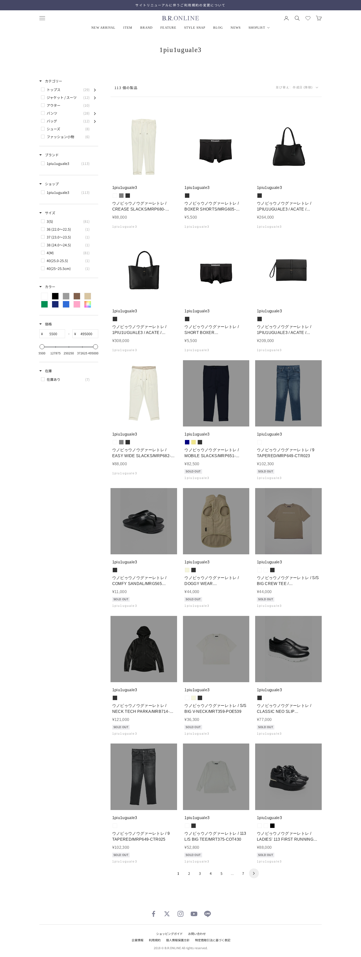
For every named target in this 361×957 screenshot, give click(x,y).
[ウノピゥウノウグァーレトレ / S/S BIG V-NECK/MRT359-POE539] (216, 649)
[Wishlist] (308, 18)
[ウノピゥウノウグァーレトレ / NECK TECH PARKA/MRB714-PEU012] (144, 649)
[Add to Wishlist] (169, 172)
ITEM (127, 27)
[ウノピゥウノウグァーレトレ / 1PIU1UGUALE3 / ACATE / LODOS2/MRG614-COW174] (288, 147)
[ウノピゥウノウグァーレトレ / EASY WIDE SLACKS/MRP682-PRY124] (144, 393)
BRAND (146, 27)
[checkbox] (68, 89)
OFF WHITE (115, 195)
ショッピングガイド (169, 933)
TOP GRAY (266, 570)
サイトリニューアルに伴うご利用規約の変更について (180, 5)
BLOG (218, 27)
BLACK (127, 195)
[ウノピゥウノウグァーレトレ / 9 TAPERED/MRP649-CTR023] (288, 393)
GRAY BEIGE (259, 570)
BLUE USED (259, 442)
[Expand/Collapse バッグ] (95, 121)
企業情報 (137, 940)
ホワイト (259, 825)
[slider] (42, 346)
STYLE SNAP (194, 27)
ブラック (272, 825)
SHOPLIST (257, 27)
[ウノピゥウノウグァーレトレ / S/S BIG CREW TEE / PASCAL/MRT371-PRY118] (288, 521)
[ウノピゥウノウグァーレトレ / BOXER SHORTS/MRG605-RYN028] (216, 147)
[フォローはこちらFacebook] (153, 913)
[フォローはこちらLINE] (207, 913)
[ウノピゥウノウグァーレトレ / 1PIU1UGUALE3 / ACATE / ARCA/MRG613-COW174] (144, 270)
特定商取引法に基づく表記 (212, 940)
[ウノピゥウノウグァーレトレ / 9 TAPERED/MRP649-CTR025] (144, 777)
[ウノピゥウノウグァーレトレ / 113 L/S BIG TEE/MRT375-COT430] (216, 777)
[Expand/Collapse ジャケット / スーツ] (95, 97)
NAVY (187, 442)
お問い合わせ (197, 933)
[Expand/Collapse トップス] (95, 89)
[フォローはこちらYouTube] (194, 913)
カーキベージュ (266, 825)
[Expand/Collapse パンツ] (95, 113)
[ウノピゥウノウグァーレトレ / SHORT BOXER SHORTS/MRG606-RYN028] (216, 270)
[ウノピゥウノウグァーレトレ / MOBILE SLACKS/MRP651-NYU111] (216, 393)
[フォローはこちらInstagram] (180, 913)
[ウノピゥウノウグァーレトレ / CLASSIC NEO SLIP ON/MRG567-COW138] (288, 649)
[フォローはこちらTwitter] (167, 913)
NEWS (235, 27)
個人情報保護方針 (178, 940)
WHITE (187, 698)
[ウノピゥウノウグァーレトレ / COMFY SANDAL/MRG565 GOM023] (144, 521)
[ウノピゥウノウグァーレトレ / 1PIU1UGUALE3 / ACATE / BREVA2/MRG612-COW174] (288, 270)
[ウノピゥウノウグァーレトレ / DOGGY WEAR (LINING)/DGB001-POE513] (216, 521)
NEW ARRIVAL (103, 27)
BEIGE (187, 570)
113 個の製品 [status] (126, 87)
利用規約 (155, 940)
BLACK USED (115, 825)
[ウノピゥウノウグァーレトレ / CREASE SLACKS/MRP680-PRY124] (144, 147)
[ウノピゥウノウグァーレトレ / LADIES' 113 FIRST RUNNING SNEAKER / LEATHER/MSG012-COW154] (288, 777)
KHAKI (193, 442)
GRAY (121, 195)
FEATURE (168, 27)
